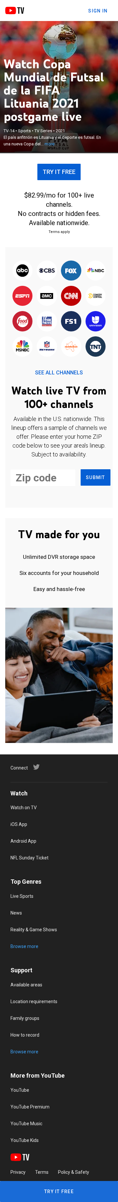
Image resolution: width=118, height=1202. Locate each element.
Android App (23, 841)
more (49, 143)
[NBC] (95, 271)
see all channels (59, 372)
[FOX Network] (71, 271)
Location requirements (33, 1001)
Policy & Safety (73, 1172)
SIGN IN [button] (98, 10)
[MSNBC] (22, 347)
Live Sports (21, 896)
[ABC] (22, 271)
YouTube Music (26, 1123)
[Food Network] (22, 321)
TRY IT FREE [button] (59, 171)
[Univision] (95, 321)
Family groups (24, 1018)
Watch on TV (23, 807)
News (16, 913)
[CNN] (71, 296)
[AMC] (47, 296)
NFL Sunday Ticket (29, 857)
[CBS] (47, 271)
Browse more (24, 946)
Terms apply (59, 232)
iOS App (18, 824)
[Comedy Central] (95, 296)
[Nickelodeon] (71, 347)
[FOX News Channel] (47, 321)
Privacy (18, 1172)
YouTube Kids (24, 1140)
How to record (24, 1035)
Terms (42, 1172)
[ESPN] (22, 296)
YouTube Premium (29, 1106)
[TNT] (95, 347)
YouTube (19, 1090)
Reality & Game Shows (33, 929)
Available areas (26, 984)
